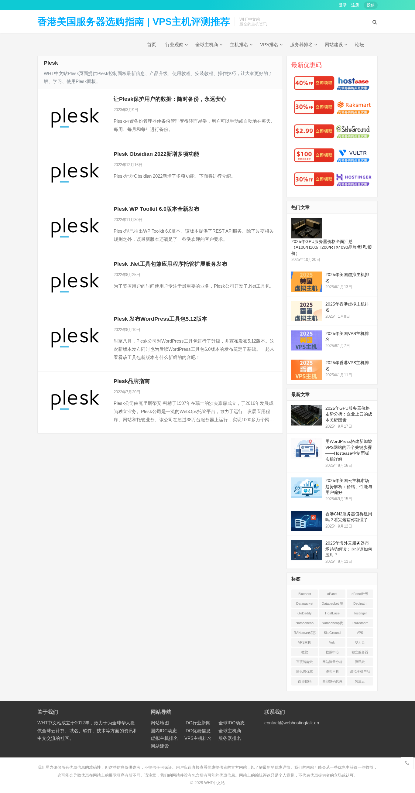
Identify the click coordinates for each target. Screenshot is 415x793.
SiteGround (332, 632)
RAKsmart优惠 (305, 632)
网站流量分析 (332, 662)
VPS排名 (269, 44)
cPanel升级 (360, 594)
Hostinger (360, 613)
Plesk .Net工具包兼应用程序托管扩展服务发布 (170, 264)
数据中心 (332, 652)
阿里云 (360, 681)
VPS (360, 632)
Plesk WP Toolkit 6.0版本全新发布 (156, 209)
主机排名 (239, 44)
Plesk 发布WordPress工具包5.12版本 (160, 319)
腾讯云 (360, 662)
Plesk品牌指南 (132, 381)
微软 (304, 652)
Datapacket (304, 603)
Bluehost (304, 594)
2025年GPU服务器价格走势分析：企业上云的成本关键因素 (348, 414)
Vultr (332, 642)
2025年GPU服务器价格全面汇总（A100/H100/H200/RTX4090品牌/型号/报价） (331, 247)
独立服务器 (360, 652)
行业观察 (174, 44)
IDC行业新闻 (197, 722)
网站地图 (160, 722)
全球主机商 (206, 44)
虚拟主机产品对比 (360, 673)
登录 (343, 5)
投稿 (371, 5)
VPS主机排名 (198, 738)
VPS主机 (304, 642)
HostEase (332, 613)
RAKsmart (360, 623)
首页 (151, 44)
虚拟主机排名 (164, 738)
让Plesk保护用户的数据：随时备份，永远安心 (170, 99)
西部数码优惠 (332, 681)
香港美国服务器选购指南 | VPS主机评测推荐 (133, 21)
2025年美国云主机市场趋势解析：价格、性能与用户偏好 (348, 486)
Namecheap (305, 623)
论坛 (359, 44)
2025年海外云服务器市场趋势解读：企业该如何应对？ (348, 549)
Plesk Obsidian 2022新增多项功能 (156, 154)
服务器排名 (301, 44)
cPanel (332, 594)
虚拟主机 (332, 671)
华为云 (360, 642)
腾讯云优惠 (304, 671)
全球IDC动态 (231, 722)
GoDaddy (304, 613)
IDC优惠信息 (197, 730)
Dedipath (359, 603)
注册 (355, 5)
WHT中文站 (214, 783)
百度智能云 (304, 662)
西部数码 (304, 681)
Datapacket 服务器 (332, 605)
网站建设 (334, 44)
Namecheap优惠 (332, 624)
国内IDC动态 (164, 730)
